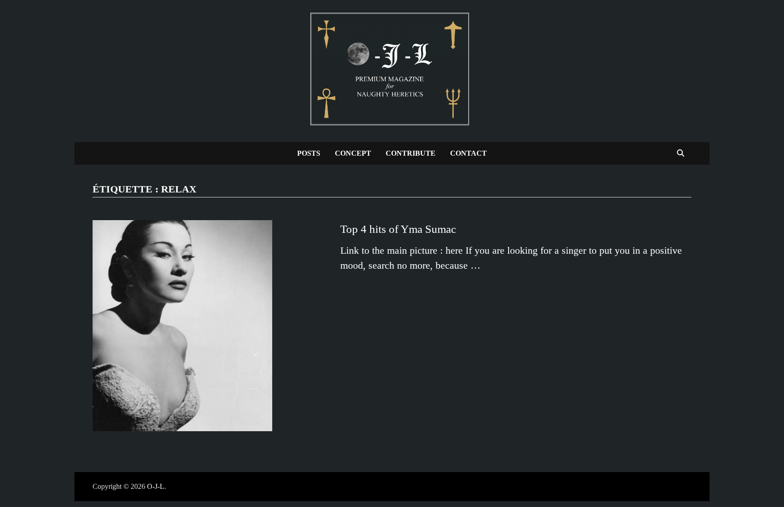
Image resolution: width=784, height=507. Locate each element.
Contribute (411, 153)
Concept (353, 153)
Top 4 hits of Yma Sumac (398, 229)
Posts (308, 153)
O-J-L (155, 486)
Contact (468, 153)
